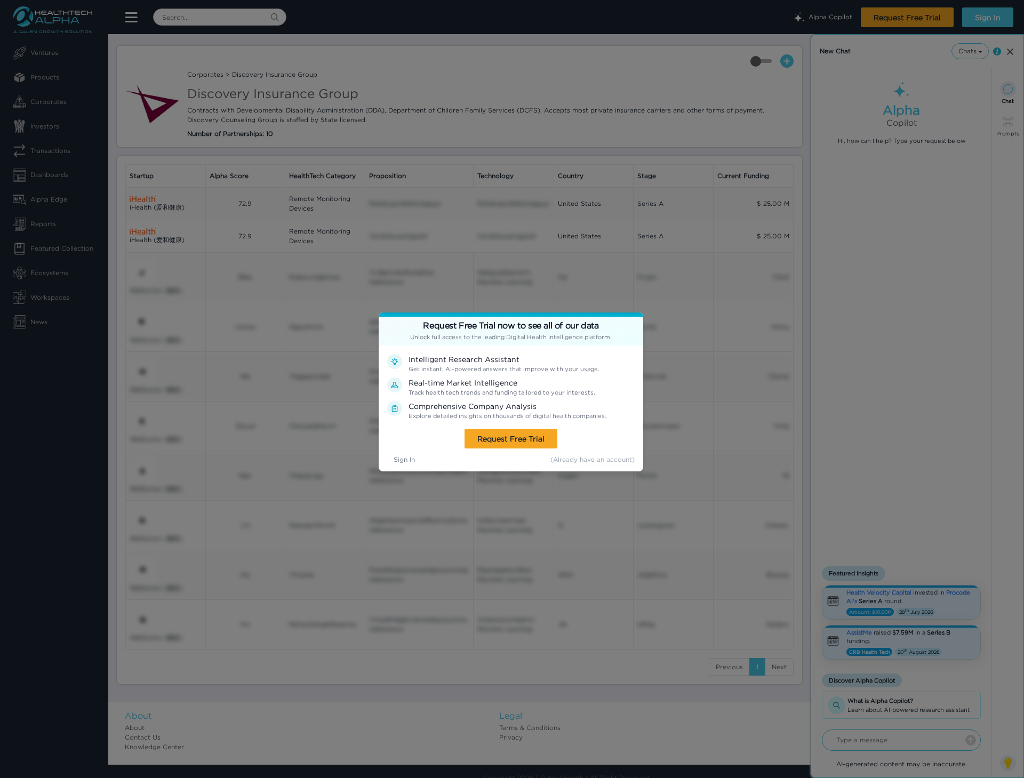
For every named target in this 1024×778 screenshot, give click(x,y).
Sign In (404, 459)
